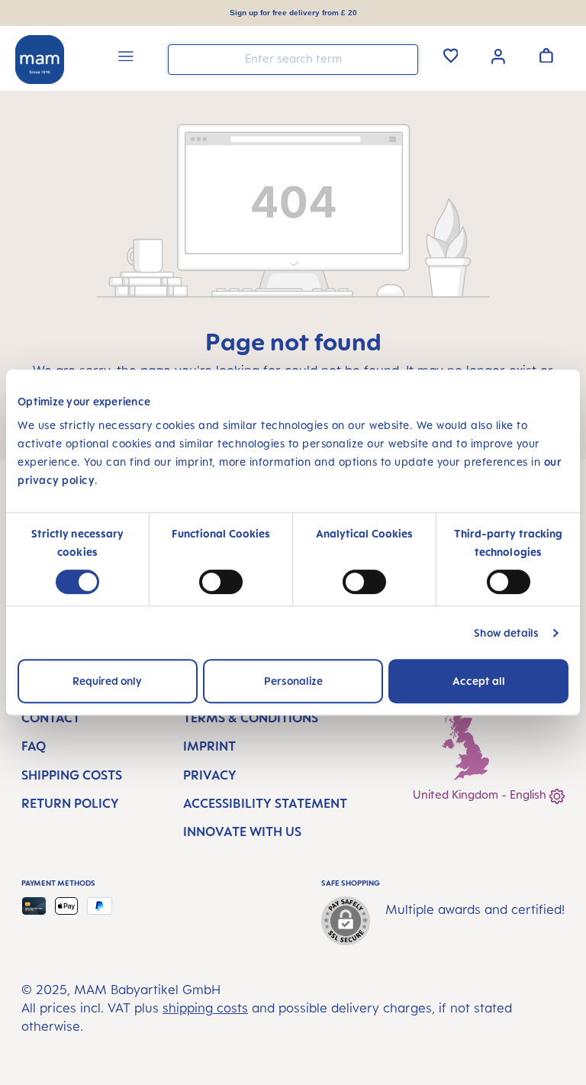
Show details (506, 632)
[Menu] (125, 58)
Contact (50, 717)
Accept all (478, 680)
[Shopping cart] (546, 55)
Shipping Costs (71, 775)
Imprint (209, 746)
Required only (107, 680)
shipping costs (205, 1008)
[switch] (221, 582)
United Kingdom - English (481, 794)
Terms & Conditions (250, 717)
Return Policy (70, 803)
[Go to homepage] (39, 59)
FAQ (33, 746)
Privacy (210, 775)
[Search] (403, 58)
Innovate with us (242, 831)
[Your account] (498, 55)
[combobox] (293, 59)
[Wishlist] (451, 55)
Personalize (293, 680)
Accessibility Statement (265, 803)
